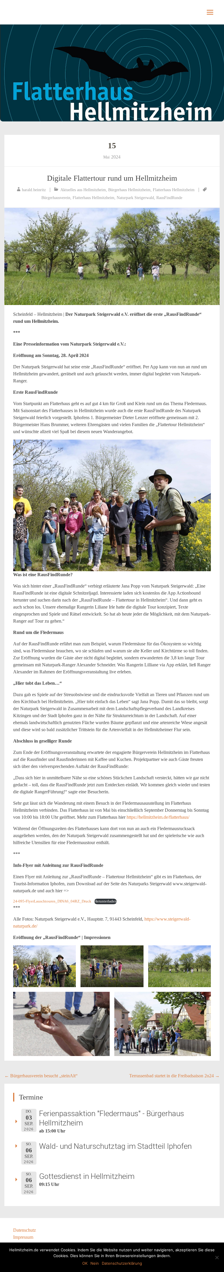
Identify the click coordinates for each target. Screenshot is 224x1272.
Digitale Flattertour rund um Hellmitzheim (112, 178)
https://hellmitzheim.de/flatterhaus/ (158, 817)
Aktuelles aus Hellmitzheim (83, 190)
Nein (94, 1263)
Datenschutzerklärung (122, 1263)
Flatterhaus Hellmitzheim (174, 190)
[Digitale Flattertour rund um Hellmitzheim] (111, 256)
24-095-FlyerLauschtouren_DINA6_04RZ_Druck (52, 901)
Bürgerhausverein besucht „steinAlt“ (41, 1075)
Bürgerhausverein (55, 198)
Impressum (23, 1237)
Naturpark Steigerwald (135, 198)
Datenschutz (24, 1230)
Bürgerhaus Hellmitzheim (129, 190)
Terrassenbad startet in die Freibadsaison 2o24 (174, 1075)
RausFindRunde (169, 198)
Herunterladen (105, 901)
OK (85, 1263)
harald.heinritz (34, 190)
